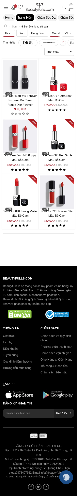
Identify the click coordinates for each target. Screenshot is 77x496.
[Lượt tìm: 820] (48, 43)
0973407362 (24, 472)
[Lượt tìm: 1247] (28, 43)
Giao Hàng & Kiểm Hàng (56, 359)
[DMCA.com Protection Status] (19, 314)
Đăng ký (61, 413)
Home (9, 17)
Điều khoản (10, 348)
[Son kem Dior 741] (57, 192)
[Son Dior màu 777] (57, 77)
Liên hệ (7, 342)
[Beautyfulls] (5, 26)
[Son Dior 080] (57, 136)
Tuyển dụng (10, 355)
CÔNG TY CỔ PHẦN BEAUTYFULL (38, 446)
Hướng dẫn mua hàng (17, 367)
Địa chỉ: (9, 450)
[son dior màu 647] (20, 77)
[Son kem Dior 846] (20, 136)
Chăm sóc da (46, 17)
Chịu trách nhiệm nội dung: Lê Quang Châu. (36, 468)
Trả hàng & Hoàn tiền (54, 366)
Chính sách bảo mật (53, 372)
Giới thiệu (9, 335)
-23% (71, 62)
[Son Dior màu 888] (20, 192)
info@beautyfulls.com (54, 472)
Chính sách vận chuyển (55, 353)
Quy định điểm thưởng (17, 361)
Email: (36, 472)
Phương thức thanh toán (56, 346)
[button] (13, 7)
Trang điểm (25, 17)
